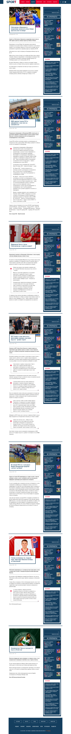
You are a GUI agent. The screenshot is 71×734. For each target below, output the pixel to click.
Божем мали (39, 1)
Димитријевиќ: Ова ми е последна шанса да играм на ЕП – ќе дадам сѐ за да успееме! (49, 30)
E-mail (65, 2)
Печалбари (49, 1)
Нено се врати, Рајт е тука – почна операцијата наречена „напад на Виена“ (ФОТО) (49, 38)
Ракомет (28, 1)
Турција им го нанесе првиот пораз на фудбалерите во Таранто (52, 63)
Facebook (61, 2)
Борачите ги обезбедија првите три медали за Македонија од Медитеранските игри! (49, 46)
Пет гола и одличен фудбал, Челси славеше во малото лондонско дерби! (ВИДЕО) (48, 23)
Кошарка (33, 1)
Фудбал (22, 1)
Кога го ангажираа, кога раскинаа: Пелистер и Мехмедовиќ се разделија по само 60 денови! (52, 82)
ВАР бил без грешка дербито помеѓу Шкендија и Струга (52, 66)
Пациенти (55, 1)
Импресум (53, 721)
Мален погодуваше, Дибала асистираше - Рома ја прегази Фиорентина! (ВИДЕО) (51, 74)
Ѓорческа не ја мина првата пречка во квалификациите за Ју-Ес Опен (52, 87)
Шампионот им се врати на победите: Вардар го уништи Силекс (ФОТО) (48, 53)
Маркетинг (43, 721)
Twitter (63, 2)
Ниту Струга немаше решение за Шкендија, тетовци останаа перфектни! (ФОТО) (51, 90)
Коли (44, 1)
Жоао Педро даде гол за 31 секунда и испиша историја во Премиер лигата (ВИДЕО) (51, 78)
